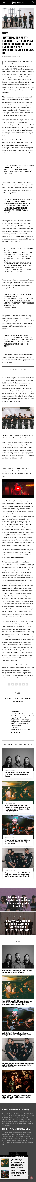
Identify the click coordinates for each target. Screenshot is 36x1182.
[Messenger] (12, 684)
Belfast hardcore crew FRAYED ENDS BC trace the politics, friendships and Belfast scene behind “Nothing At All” (17, 1097)
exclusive (8, 698)
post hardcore (26, 698)
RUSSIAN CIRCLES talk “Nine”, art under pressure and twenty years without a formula (17, 774)
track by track (18, 701)
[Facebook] (9, 684)
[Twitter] (16, 684)
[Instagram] (17, 733)
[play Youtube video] (18, 488)
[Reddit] (23, 684)
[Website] (20, 733)
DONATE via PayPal (8, 1129)
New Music (5, 33)
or (15, 1129)
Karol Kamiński (15, 711)
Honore (16, 698)
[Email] (27, 684)
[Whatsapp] (20, 684)
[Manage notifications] (31, 1177)
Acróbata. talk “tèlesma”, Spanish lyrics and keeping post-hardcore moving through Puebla (18, 1172)
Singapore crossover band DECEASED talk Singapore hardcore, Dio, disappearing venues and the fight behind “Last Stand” (17, 874)
